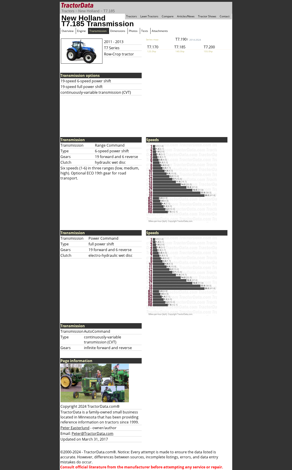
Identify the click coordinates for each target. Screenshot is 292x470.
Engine (81, 31)
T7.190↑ (188, 39)
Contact (224, 16)
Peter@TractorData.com (92, 433)
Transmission (98, 31)
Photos (133, 31)
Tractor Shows (207, 16)
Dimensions (117, 31)
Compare (168, 16)
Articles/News (186, 16)
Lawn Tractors (149, 16)
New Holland (88, 11)
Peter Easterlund (74, 427)
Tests (144, 31)
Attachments (160, 31)
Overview (67, 31)
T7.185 (109, 11)
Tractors (67, 11)
